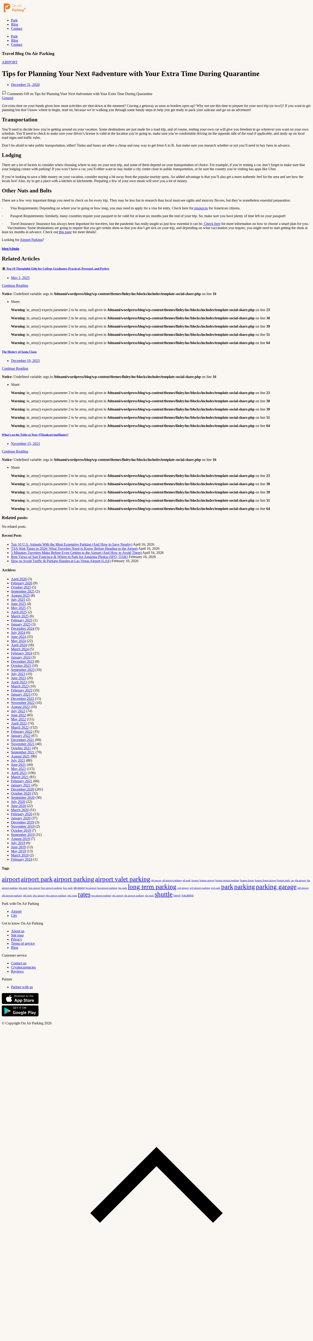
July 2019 (18, 843)
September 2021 (23, 752)
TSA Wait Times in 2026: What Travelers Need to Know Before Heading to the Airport (74, 548)
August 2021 (20, 756)
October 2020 (21, 793)
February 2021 (21, 781)
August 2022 (20, 707)
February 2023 (21, 690)
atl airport (156, 880)
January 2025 (20, 624)
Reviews (17, 971)
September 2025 (23, 591)
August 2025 (20, 595)
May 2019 (18, 851)
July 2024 (18, 633)
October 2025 (21, 587)
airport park (37, 879)
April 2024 (19, 645)
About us (17, 931)
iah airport (79, 887)
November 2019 (23, 826)
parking (244, 886)
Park (14, 20)
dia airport (300, 880)
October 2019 (21, 830)
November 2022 (23, 703)
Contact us (18, 963)
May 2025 (18, 608)
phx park (72, 895)
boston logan (247, 880)
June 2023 (18, 678)
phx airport (39, 895)
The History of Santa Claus (19, 351)
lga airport (90, 888)
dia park (23, 888)
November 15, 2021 (25, 444)
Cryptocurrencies (23, 967)
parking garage (276, 886)
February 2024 (21, 653)
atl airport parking (172, 880)
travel (177, 895)
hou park (68, 888)
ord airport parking (200, 888)
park (227, 886)
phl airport (303, 888)
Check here (211, 224)
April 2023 (19, 682)
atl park (187, 880)
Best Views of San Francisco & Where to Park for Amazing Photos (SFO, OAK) (69, 557)
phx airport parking (56, 895)
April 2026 (19, 579)
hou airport (34, 888)
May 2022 (18, 719)
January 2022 (20, 736)
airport (11, 879)
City (14, 915)
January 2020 (20, 818)
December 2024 (22, 628)
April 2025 (19, 612)
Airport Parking (31, 240)
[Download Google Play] (20, 1015)
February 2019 (21, 859)
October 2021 (21, 748)
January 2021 (20, 785)
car (292, 880)
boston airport (207, 880)
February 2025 (21, 620)
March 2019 (20, 855)
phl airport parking (12, 895)
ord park (215, 888)
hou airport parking (51, 888)
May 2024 (18, 641)
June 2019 (18, 847)
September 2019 (23, 835)
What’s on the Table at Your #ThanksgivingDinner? (35, 434)
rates (84, 894)
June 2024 (18, 637)
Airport (16, 911)
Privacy (16, 939)
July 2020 (18, 802)
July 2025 (18, 600)
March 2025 (20, 616)
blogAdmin (10, 249)
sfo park (149, 895)
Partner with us (22, 987)
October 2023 (21, 666)
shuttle (164, 894)
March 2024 (20, 649)
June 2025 (18, 604)
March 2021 (20, 777)
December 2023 (22, 661)
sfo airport (117, 895)
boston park (283, 880)
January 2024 (20, 657)
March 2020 (20, 810)
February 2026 (21, 583)
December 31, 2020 (25, 85)
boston (195, 880)
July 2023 (18, 674)
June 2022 (18, 715)
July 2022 (18, 711)
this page (65, 232)
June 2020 (18, 806)
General (7, 98)
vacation (187, 895)
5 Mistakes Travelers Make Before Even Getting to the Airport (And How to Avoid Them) (76, 553)
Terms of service (23, 943)
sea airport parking (101, 895)
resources (200, 208)
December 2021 (22, 740)
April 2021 (19, 773)
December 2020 (22, 789)
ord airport (183, 888)
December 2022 (22, 699)
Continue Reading (15, 285)
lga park (122, 888)
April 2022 (19, 723)
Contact (16, 28)
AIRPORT (10, 62)
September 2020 (23, 797)
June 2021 (18, 764)
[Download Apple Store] (20, 1003)
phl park (27, 895)
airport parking (74, 879)
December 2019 (22, 822)
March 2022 (20, 727)
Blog (14, 24)
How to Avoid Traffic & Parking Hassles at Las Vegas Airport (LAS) (61, 561)
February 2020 (21, 814)
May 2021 (18, 769)
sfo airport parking (134, 895)
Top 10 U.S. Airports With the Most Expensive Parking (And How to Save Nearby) (71, 544)
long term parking (152, 886)
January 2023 (20, 694)
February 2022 (21, 731)
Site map (17, 935)
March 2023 (20, 686)
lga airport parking (107, 888)
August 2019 (20, 839)
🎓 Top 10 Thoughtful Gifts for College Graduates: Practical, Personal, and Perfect (55, 268)
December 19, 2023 (25, 361)
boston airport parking (227, 880)
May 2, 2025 (20, 278)
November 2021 (23, 744)
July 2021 (18, 760)
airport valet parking (122, 879)
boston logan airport (265, 880)
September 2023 (23, 670)
